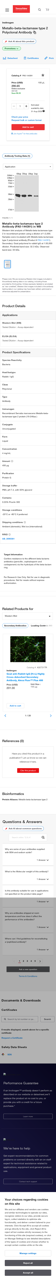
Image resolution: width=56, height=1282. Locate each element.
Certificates (33, 58)
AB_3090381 (8, 538)
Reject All (28, 1263)
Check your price (19, 117)
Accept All (28, 1272)
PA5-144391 (44, 240)
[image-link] (22, 192)
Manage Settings (28, 1253)
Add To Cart (28, 127)
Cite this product (28, 770)
